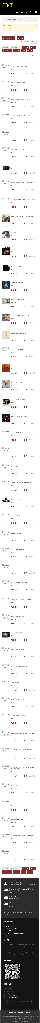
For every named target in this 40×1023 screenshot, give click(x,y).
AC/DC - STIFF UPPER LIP (17, 549)
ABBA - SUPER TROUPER (17, 149)
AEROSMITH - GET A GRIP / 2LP (19, 852)
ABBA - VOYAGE (15, 166)
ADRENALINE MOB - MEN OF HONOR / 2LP (22, 835)
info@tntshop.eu (12, 995)
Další (23, 50)
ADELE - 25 (14, 802)
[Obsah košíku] (36, 11)
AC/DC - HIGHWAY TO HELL (18, 400)
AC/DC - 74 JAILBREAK (16, 249)
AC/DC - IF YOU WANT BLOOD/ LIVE (20, 416)
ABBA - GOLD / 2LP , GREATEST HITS (20, 99)
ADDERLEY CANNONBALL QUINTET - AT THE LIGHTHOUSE (22, 768)
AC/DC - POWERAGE (16, 515)
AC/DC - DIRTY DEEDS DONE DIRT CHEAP (21, 315)
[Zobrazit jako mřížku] (18, 38)
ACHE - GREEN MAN (16, 683)
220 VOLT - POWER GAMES (18, 83)
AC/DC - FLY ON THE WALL (18, 349)
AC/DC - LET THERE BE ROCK (18, 449)
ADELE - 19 (14, 785)
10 (18, 50)
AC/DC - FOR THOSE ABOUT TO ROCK (20, 366)
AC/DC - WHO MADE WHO (17, 566)
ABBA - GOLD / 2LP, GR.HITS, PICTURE (21, 115)
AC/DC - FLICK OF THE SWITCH (19, 333)
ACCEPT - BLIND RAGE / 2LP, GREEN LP (21, 600)
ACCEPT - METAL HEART (17, 649)
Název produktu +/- (9, 38)
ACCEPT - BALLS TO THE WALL (19, 582)
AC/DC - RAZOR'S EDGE (17, 533)
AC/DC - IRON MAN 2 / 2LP (17, 432)
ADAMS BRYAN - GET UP (17, 699)
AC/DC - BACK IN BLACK (17, 266)
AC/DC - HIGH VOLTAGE (17, 382)
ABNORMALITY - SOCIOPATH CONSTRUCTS (22, 216)
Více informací (24, 1021)
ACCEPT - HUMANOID (17, 632)
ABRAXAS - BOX (15, 232)
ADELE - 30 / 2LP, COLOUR (17, 819)
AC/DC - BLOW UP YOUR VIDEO (19, 299)
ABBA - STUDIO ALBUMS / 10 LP (19, 133)
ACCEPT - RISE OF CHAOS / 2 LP (19, 666)
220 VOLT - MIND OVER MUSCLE (19, 66)
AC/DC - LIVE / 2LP (15, 466)
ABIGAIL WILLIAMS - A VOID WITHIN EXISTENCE (23, 199)
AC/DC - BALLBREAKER (17, 283)
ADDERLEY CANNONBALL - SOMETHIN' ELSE (22, 733)
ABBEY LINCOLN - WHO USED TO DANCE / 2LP (23, 182)
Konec (30, 50)
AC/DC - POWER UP (16, 499)
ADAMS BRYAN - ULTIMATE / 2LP (19, 716)
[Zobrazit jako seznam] (22, 38)
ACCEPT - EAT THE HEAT (17, 616)
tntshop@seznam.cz (13, 997)
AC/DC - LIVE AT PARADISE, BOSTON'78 (21, 483)
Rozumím (15, 1021)
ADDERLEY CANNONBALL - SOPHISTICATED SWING (22, 750)
